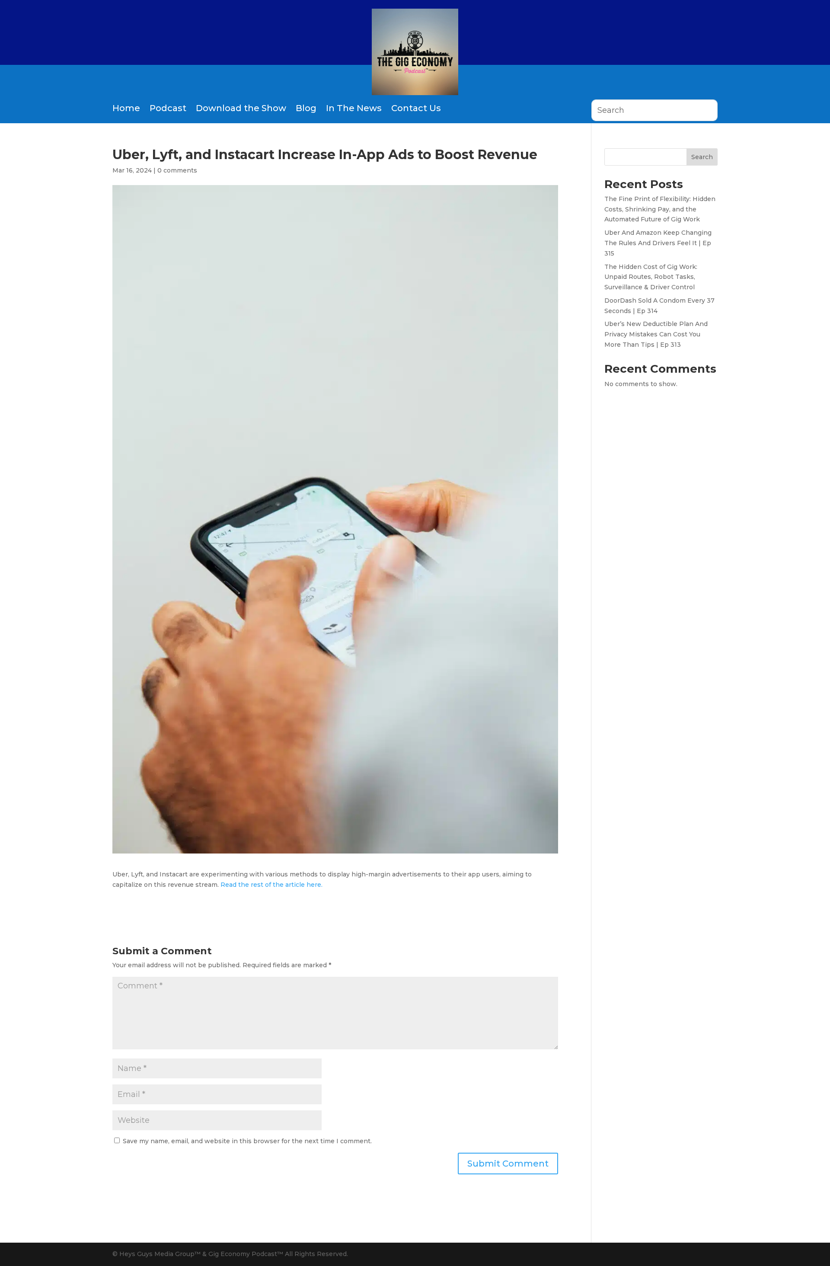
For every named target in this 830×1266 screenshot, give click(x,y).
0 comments (177, 170)
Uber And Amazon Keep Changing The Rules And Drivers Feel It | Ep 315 (658, 243)
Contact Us (416, 108)
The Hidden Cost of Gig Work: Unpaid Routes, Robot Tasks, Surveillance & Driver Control (650, 277)
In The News (354, 108)
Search (702, 157)
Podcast (168, 108)
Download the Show (241, 108)
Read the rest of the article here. (270, 885)
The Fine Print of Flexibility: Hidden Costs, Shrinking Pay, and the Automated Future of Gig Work (659, 209)
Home (126, 108)
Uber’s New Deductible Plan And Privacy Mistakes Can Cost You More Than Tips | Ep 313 (656, 334)
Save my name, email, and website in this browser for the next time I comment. (247, 1141)
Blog (306, 108)
